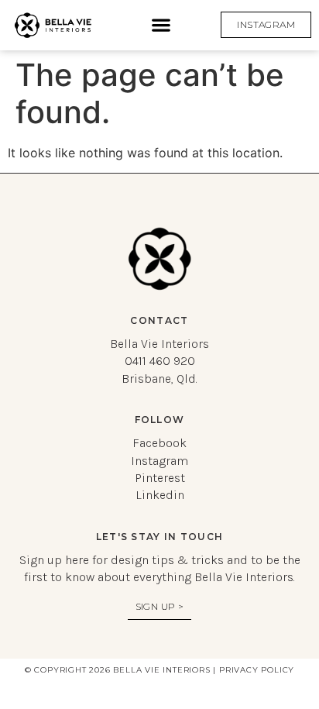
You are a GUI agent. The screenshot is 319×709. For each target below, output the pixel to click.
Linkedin (159, 494)
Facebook (159, 442)
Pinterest (160, 477)
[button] (161, 25)
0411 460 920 (160, 360)
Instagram (159, 460)
